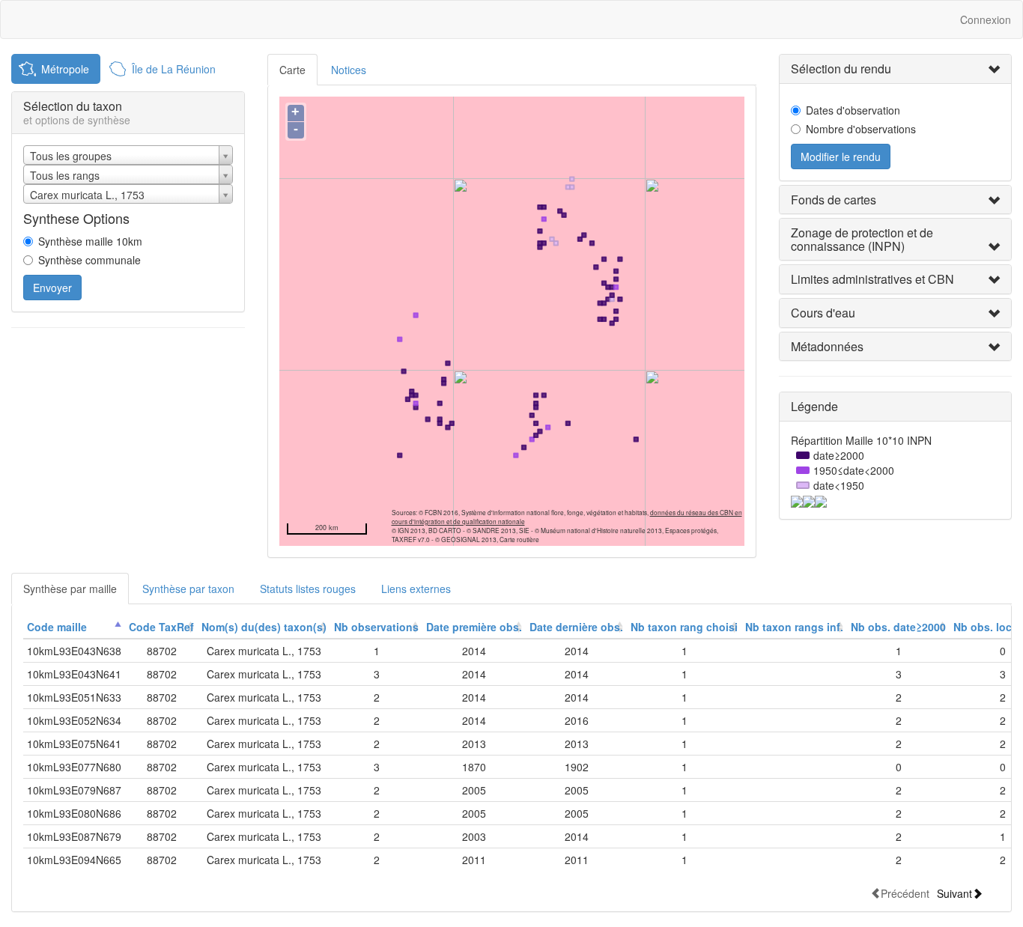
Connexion (985, 19)
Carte (292, 69)
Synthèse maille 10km (90, 241)
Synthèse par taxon (188, 588)
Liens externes (416, 588)
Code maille (57, 626)
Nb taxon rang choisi (684, 626)
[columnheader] (74, 627)
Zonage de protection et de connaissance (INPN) (862, 239)
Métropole (65, 68)
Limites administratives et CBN (872, 279)
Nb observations (376, 626)
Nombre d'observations (861, 128)
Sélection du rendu (841, 68)
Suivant (954, 893)
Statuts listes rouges (308, 588)
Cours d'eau (823, 312)
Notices (348, 69)
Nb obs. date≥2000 (898, 626)
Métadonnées (827, 346)
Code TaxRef (161, 626)
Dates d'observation (853, 110)
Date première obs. (474, 626)
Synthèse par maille (70, 588)
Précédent (905, 893)
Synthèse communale (89, 259)
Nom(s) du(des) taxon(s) (264, 626)
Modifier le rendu (841, 156)
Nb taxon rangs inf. (794, 626)
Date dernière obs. (576, 626)
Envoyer (52, 287)
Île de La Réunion (174, 68)
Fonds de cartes (833, 199)
